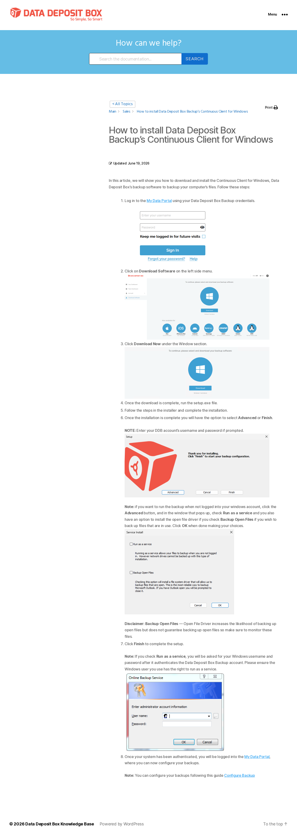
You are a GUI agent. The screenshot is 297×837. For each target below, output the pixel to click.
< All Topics (122, 104)
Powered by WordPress (122, 823)
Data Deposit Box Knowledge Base (59, 823)
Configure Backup (239, 775)
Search (195, 58)
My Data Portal (159, 200)
